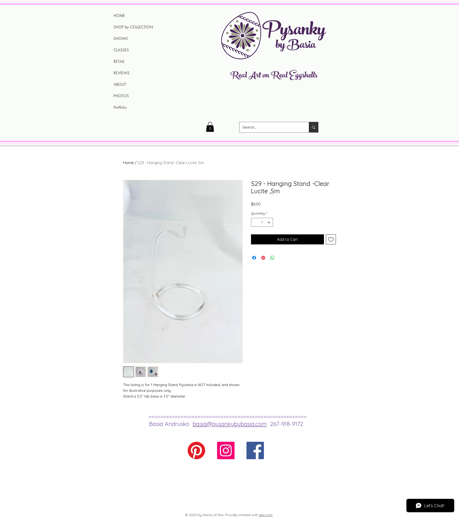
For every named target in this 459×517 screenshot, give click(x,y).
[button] (210, 127)
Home (128, 162)
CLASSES (121, 50)
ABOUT (120, 84)
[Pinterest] (196, 450)
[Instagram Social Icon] (226, 450)
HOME (119, 15)
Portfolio (120, 107)
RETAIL (119, 61)
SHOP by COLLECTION (133, 27)
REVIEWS (122, 72)
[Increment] (269, 222)
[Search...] (313, 127)
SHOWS (121, 38)
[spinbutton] (262, 222)
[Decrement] (255, 222)
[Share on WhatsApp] (272, 258)
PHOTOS (121, 95)
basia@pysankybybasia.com (230, 423)
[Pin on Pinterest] (263, 258)
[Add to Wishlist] (331, 239)
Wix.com (266, 515)
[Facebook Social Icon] (255, 450)
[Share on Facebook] (254, 258)
